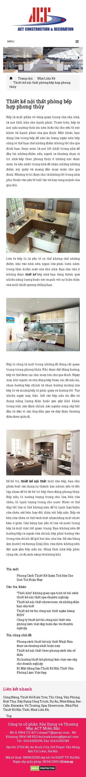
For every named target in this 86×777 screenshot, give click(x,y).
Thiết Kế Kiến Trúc (34, 697)
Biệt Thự (9, 701)
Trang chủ (25, 78)
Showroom (56, 705)
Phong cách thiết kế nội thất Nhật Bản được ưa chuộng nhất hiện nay (45, 644)
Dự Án (54, 701)
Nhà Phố (71, 705)
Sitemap (66, 762)
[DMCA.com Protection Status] (43, 768)
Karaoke (17, 705)
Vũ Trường (32, 705)
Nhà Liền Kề (46, 78)
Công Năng (11, 697)
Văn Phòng (71, 697)
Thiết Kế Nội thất (16, 710)
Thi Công (55, 697)
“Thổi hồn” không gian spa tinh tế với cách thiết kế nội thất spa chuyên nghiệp (47, 595)
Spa (44, 705)
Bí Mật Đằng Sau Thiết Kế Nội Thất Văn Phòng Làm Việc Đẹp (45, 670)
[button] (7, 60)
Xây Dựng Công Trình (32, 701)
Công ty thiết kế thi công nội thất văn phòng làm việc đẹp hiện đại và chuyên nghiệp (45, 624)
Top (9, 716)
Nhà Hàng (67, 701)
